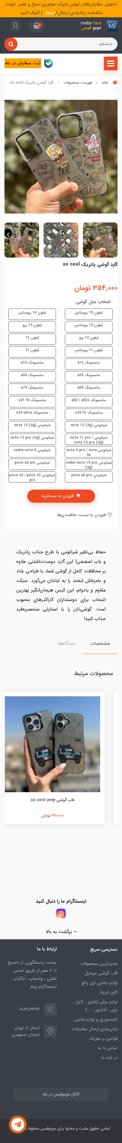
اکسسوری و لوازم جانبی (96, 1019)
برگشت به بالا (59, 931)
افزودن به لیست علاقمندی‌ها (82, 515)
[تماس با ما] (18, 1124)
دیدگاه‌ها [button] (66, 643)
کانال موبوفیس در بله (61, 1094)
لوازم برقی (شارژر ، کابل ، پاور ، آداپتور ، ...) (95, 1005)
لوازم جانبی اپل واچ (99, 982)
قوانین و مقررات (103, 1038)
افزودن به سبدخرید (58, 496)
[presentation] (114, 233)
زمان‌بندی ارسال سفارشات (94, 1029)
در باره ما (109, 1057)
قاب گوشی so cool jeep (61, 800)
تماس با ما (108, 1048)
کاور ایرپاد (108, 992)
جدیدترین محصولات (99, 963)
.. (44, 12)
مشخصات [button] (100, 643)
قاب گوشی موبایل (101, 973)
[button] (36, 25)
